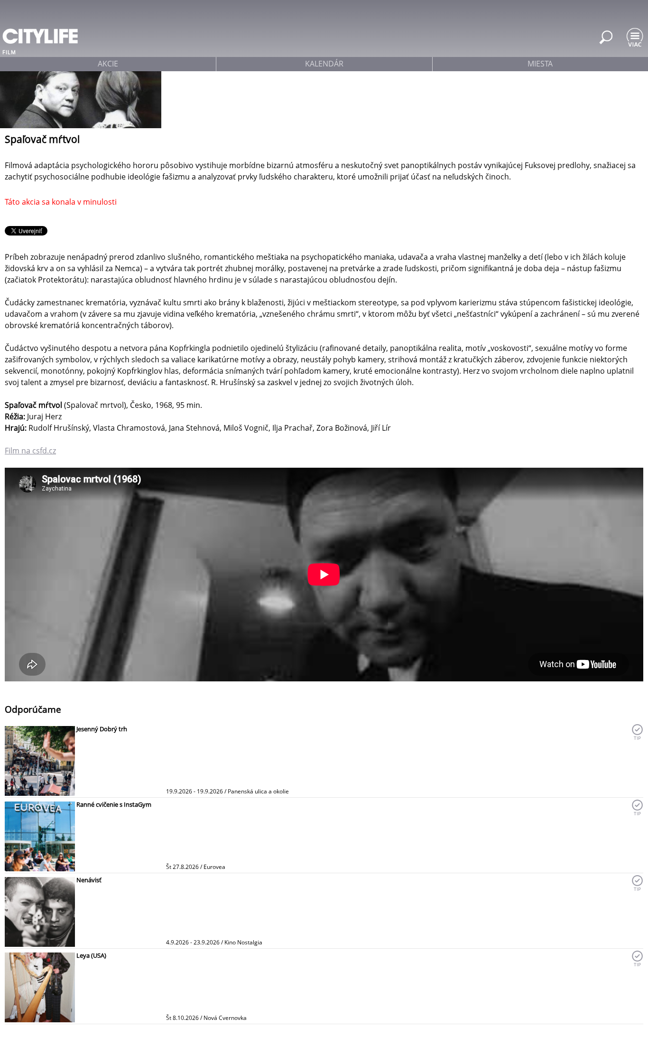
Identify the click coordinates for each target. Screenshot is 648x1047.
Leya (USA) (91, 955)
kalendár (324, 63)
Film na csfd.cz (30, 450)
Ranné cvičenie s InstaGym (113, 804)
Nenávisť (89, 880)
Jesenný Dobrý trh (101, 729)
